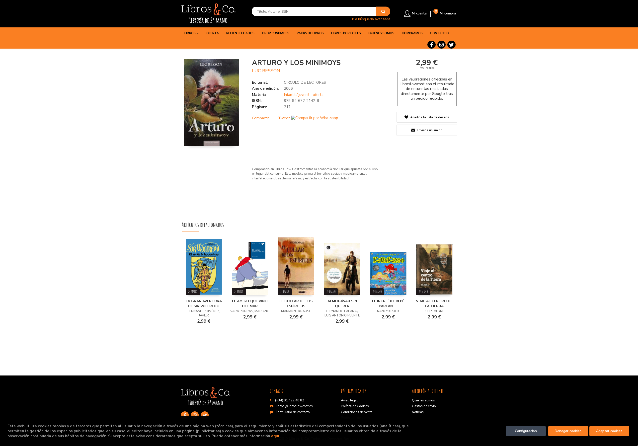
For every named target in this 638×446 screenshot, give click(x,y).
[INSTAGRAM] (441, 45)
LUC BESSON (266, 71)
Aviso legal (349, 400)
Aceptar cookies (609, 431)
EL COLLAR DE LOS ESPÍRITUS (296, 303)
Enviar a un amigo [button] (429, 130)
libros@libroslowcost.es (294, 406)
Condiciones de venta (356, 412)
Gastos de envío (424, 406)
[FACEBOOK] (431, 45)
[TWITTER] (451, 45)
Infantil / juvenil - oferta (303, 94)
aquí (275, 436)
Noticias (418, 412)
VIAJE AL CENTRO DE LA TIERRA (434, 303)
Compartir (260, 118)
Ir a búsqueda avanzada (371, 19)
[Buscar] (383, 11)
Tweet (284, 118)
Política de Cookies (355, 406)
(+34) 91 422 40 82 (289, 400)
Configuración (526, 431)
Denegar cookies (568, 431)
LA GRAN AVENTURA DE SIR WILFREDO (204, 303)
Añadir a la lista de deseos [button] (429, 117)
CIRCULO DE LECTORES (305, 82)
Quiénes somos (423, 400)
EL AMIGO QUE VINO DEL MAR (250, 303)
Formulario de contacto (293, 412)
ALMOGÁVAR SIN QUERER (342, 303)
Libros (190, 33)
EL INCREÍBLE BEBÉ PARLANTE (388, 303)
